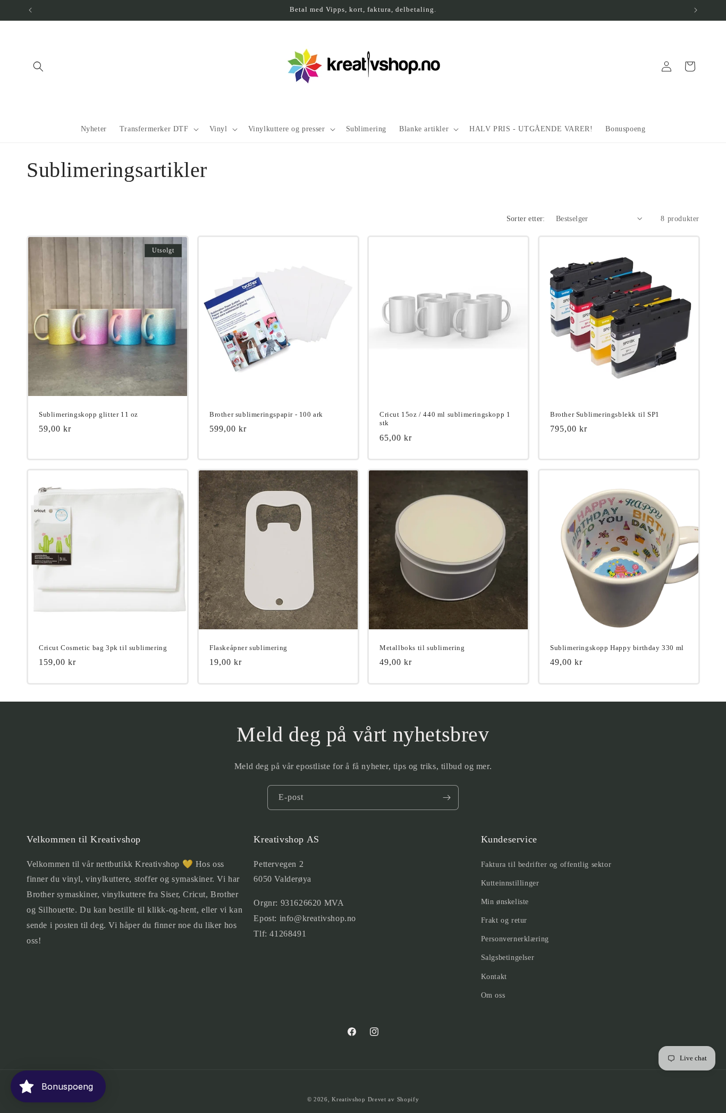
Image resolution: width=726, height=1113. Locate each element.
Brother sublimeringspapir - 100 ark (266, 414)
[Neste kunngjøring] (695, 10)
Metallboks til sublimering (422, 647)
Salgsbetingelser (508, 958)
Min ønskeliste (505, 902)
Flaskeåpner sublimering (248, 647)
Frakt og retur (504, 920)
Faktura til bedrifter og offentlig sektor (546, 865)
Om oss (493, 995)
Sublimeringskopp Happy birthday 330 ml (617, 647)
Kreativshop (349, 1099)
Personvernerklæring (515, 939)
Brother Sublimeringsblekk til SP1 (605, 414)
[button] (38, 66)
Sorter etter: (525, 219)
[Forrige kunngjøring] (30, 10)
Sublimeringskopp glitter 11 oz (88, 414)
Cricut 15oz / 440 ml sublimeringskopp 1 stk (444, 418)
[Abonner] (446, 797)
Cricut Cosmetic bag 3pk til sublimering (103, 647)
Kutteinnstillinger (510, 883)
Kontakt (494, 977)
